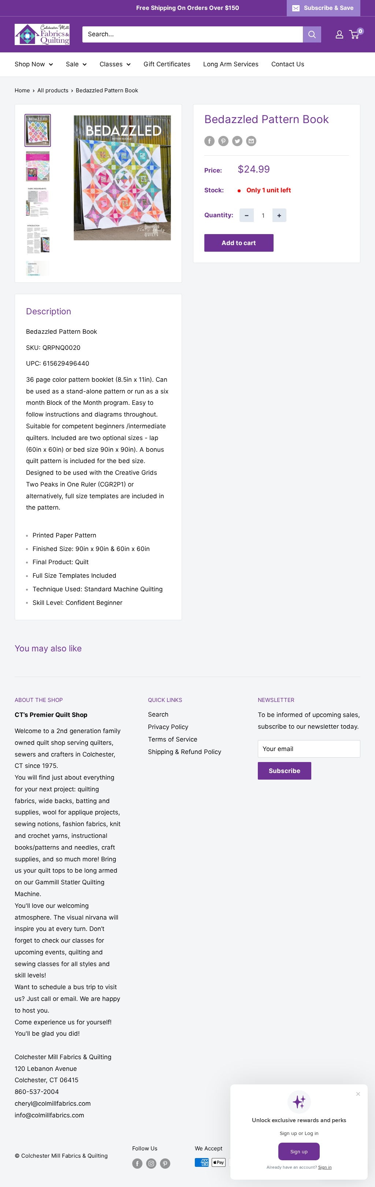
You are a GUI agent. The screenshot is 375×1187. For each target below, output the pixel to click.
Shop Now (30, 64)
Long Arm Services (231, 64)
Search (158, 714)
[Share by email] (251, 141)
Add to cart (239, 243)
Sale (72, 64)
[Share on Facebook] (209, 141)
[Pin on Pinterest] (223, 141)
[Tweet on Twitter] (237, 141)
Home (22, 90)
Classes (111, 64)
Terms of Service (172, 739)
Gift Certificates (167, 64)
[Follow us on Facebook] (137, 1163)
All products (52, 90)
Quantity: (218, 215)
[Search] (312, 34)
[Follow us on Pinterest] (165, 1163)
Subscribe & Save (329, 7)
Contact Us (287, 64)
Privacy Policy (168, 727)
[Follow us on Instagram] (151, 1163)
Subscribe (284, 770)
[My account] (339, 34)
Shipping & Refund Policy (184, 751)
